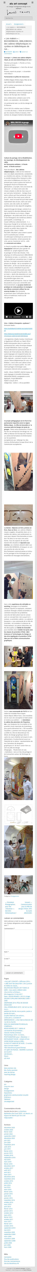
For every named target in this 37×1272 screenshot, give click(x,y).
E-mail (7, 959)
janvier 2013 (8, 1211)
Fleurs (6, 1056)
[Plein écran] (30, 317)
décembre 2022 (9, 1138)
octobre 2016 (8, 1181)
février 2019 (8, 1151)
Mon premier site (10, 1068)
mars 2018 (7, 1162)
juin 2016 (7, 1185)
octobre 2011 (8, 1219)
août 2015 (7, 1196)
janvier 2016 (8, 1194)
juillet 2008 (8, 1243)
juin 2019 (7, 1149)
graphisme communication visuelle (16, 1095)
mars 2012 (7, 1215)
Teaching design (9, 1074)
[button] (18, 311)
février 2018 (8, 1164)
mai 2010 (7, 1230)
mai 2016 (7, 1187)
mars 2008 (7, 1247)
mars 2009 (7, 1236)
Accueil (9, 24)
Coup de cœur (9, 1086)
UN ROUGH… (8, 1054)
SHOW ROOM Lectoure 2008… (14, 1041)
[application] (18, 311)
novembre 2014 (9, 1200)
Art (5, 1084)
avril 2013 (7, 1207)
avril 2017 (7, 1172)
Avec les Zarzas (9, 1072)
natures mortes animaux (12, 1033)
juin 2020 (7, 1142)
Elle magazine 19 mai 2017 (13, 994)
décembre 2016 (9, 1177)
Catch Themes (27, 1270)
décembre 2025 (9, 1127)
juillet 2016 (8, 1183)
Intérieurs (7, 1097)
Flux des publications (11, 1259)
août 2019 (7, 1147)
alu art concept (18, 3)
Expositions (8, 1093)
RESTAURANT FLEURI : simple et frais (16, 1039)
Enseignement (19, 24)
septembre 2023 (9, 1136)
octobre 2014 (8, 1202)
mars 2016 (7, 1189)
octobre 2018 (8, 1155)
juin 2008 (7, 1245)
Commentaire (9, 928)
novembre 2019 (9, 1145)
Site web (7, 965)
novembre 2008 (9, 1239)
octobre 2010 (8, 1226)
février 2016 (8, 1192)
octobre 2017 (8, 1168)
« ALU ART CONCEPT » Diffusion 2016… (17, 981)
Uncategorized (9, 1101)
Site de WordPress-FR (11, 1263)
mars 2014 (7, 1204)
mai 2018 (7, 1160)
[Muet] (27, 317)
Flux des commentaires (12, 1261)
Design (6, 1089)
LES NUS (7, 1058)
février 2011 (8, 1224)
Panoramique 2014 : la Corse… (14, 1035)
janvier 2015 (8, 1198)
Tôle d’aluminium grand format (15, 1048)
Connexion (7, 1257)
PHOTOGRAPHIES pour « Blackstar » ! (16, 1037)
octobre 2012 (8, 1213)
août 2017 (7, 1170)
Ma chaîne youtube (10, 1070)
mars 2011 (7, 1221)
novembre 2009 (9, 1232)
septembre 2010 (9, 1228)
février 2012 (8, 1217)
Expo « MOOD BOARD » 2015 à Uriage (17, 996)
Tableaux (7, 1099)
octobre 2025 (8, 1130)
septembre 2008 (9, 1241)
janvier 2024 (8, 1134)
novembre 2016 (9, 1179)
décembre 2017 (9, 1166)
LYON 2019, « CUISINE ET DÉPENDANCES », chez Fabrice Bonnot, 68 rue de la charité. (18, 1020)
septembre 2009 (9, 1234)
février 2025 (8, 1132)
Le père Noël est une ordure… (14, 1016)
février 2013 (8, 1209)
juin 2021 (7, 1140)
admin (17, 52)
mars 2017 (7, 1174)
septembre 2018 (9, 1157)
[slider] (16, 316)
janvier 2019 (8, 1153)
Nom (6, 952)
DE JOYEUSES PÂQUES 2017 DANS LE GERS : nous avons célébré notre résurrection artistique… (16, 990)
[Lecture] (7, 317)
